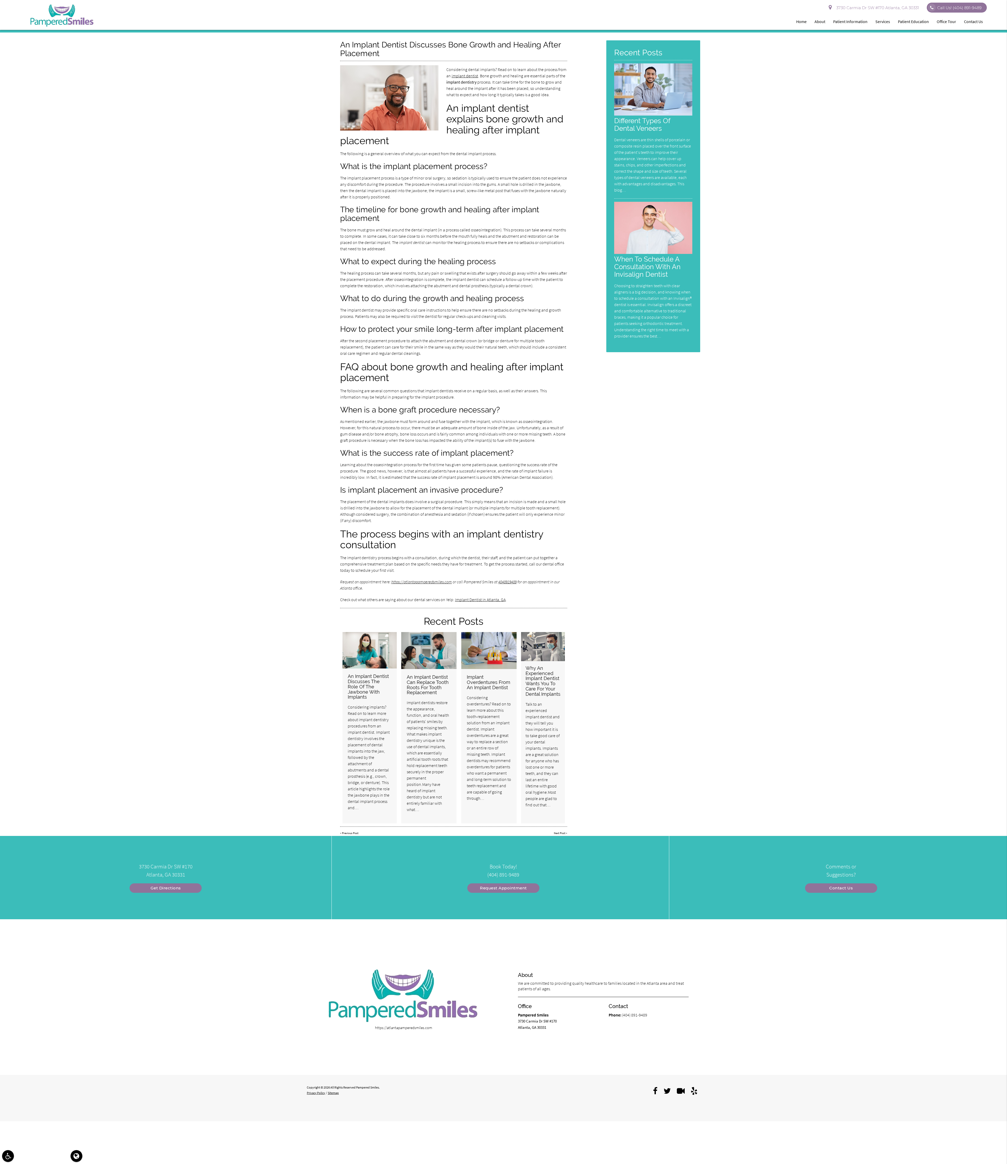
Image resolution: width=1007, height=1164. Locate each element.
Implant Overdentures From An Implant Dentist (488, 682)
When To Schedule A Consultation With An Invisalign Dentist (647, 266)
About (820, 21)
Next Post (559, 833)
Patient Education (913, 21)
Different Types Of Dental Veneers (642, 124)
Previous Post (350, 833)
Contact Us (973, 21)
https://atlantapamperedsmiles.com (421, 581)
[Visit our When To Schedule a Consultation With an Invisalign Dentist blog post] (653, 252)
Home (801, 21)
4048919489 (507, 581)
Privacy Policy (316, 1093)
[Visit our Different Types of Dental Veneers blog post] (653, 114)
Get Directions (166, 887)
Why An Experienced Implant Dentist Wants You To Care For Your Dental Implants (543, 681)
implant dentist (465, 75)
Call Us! (959, 7)
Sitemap (333, 1093)
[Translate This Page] (76, 1156)
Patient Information (850, 21)
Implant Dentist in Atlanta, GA (480, 599)
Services (882, 21)
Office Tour (946, 21)
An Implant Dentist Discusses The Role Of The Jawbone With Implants (368, 686)
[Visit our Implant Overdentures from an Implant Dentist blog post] (489, 650)
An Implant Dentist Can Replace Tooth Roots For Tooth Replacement (428, 684)
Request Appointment (503, 887)
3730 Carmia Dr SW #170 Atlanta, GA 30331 (876, 7)
